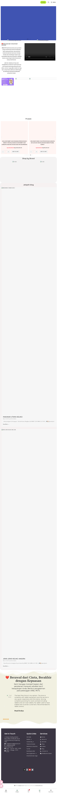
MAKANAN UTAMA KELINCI (13, 493)
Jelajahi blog (28, 260)
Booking (43, 2)
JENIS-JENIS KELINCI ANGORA (14, 734)
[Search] (48, 2)
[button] (15, 227)
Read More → (6, 500)
